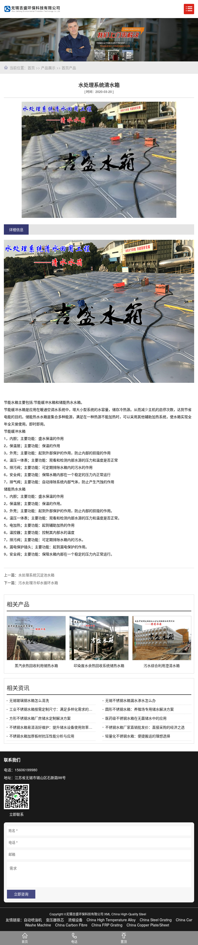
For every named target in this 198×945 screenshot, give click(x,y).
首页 (31, 67)
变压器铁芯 (55, 919)
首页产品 (69, 67)
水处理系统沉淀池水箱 (36, 574)
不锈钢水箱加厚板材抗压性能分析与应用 (41, 735)
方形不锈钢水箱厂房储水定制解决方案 (40, 718)
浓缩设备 (75, 919)
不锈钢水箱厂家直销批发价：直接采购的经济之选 (145, 727)
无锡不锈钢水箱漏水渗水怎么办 (130, 700)
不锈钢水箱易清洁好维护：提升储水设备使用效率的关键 (52, 727)
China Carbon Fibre (71, 924)
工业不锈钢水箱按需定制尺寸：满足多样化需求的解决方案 (52, 709)
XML (107, 914)
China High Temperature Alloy (111, 919)
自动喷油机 (33, 919)
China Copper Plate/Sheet (148, 924)
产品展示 (48, 67)
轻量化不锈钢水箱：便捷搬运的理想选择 (137, 735)
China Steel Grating (156, 919)
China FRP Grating (107, 924)
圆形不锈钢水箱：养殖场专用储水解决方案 (139, 709)
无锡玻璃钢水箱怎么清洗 (29, 700)
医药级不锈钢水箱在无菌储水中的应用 (136, 718)
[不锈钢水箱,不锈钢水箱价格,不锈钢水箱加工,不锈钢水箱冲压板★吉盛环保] (32, 9)
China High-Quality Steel (128, 914)
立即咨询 (21, 894)
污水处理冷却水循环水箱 (38, 582)
